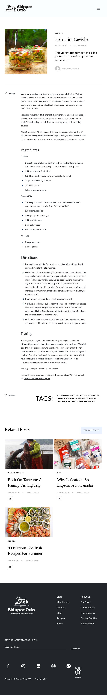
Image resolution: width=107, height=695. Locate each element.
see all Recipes (91, 430)
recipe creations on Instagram (37, 378)
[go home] (18, 8)
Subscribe (75, 648)
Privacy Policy (41, 679)
